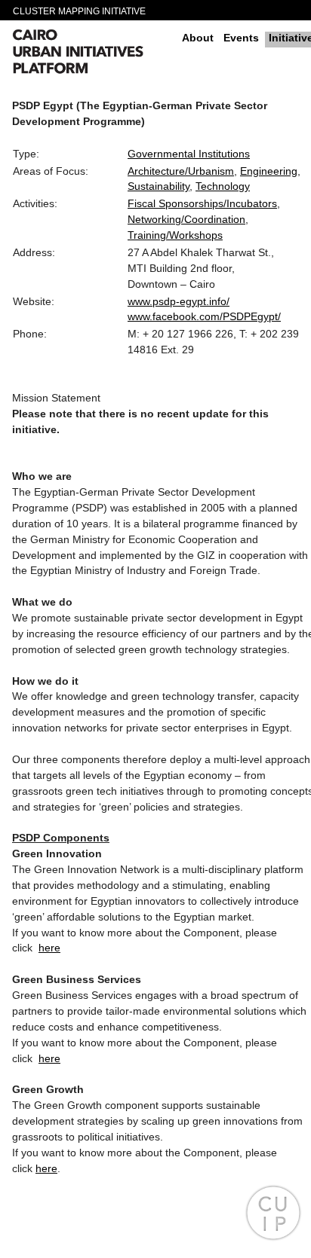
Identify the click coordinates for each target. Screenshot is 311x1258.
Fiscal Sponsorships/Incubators (202, 203)
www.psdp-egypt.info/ (178, 301)
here (49, 948)
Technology (223, 186)
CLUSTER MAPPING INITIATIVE (79, 11)
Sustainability (158, 186)
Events (241, 38)
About (198, 38)
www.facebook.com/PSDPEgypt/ (204, 316)
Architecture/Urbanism (181, 171)
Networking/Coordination (186, 219)
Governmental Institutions (189, 154)
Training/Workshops (175, 235)
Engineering (268, 171)
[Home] (91, 53)
